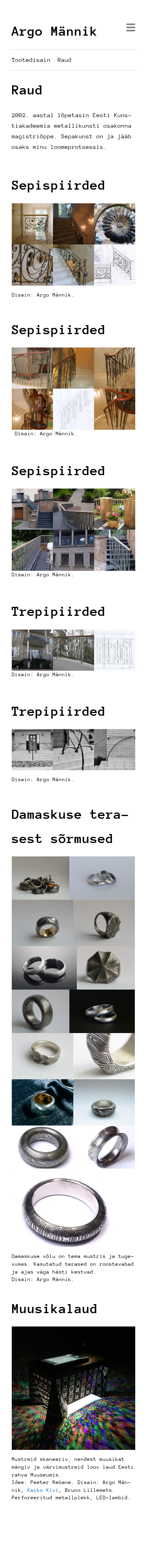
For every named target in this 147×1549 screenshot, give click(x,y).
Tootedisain (31, 59)
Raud (65, 59)
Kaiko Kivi (43, 1490)
